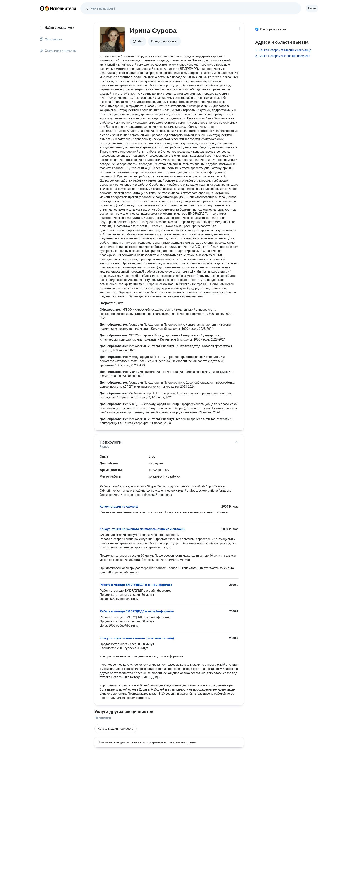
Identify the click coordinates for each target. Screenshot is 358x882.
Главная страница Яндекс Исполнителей (58, 8)
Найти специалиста (59, 27)
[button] (137, 41)
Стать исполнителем (60, 50)
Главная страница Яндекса (42, 8)
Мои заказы (54, 39)
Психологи (102, 718)
